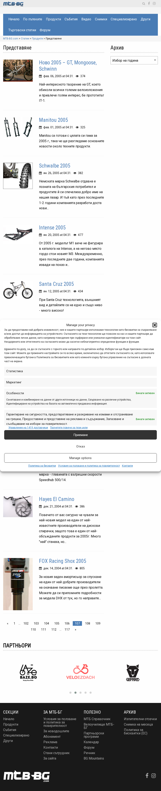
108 (87, 623)
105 (56, 623)
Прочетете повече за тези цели (69, 427)
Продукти (53, 19)
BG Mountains (94, 758)
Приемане (80, 435)
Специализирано (124, 19)
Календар (91, 742)
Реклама (50, 742)
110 (33, 629)
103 (36, 623)
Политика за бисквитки (42, 465)
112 (53, 629)
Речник (89, 753)
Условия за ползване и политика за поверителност (89, 465)
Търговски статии (22, 30)
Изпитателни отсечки (140, 719)
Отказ (80, 446)
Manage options (80, 458)
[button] (155, 325)
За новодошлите (56, 731)
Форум (45, 30)
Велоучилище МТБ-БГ (99, 726)
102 (26, 623)
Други (145, 19)
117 (67, 629)
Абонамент (52, 737)
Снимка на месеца (138, 724)
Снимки (101, 19)
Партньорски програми (94, 735)
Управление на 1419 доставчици (28, 427)
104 (46, 623)
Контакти (127, 465)
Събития (71, 19)
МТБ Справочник (97, 719)
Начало (13, 19)
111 (43, 629)
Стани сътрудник (56, 753)
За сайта (49, 758)
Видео (86, 19)
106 (67, 623)
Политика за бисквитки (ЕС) (135, 731)
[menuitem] (13, 19)
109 (97, 623)
